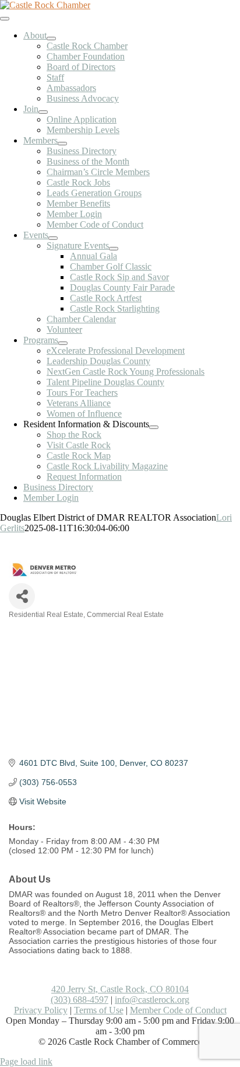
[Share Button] (22, 596)
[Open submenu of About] (51, 38)
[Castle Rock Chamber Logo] (45, 5)
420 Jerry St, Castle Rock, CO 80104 (120, 989)
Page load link (26, 1061)
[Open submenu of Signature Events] (113, 248)
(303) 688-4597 (79, 1000)
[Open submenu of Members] (62, 143)
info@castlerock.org (152, 1000)
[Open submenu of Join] (43, 112)
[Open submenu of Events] (53, 238)
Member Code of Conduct (178, 1010)
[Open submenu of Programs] (63, 343)
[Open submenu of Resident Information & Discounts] (153, 427)
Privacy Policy (41, 1010)
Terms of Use (98, 1010)
